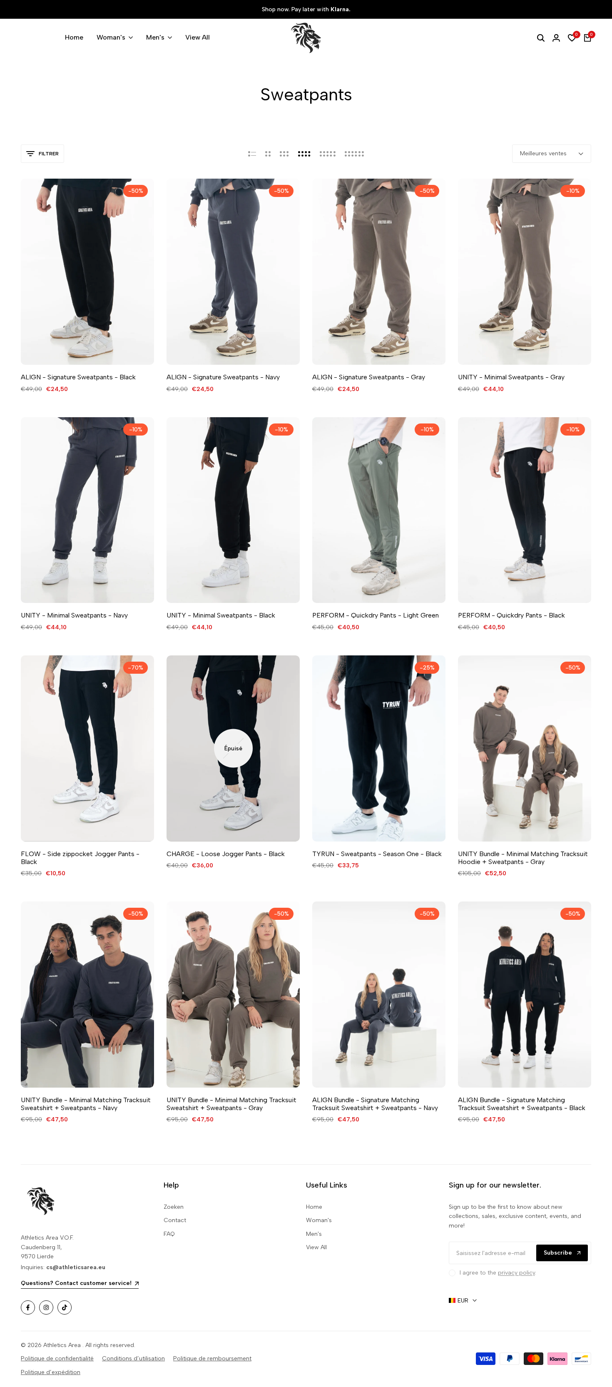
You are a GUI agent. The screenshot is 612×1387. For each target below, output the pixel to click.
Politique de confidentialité (57, 1358)
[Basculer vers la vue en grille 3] (284, 154)
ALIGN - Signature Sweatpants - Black (78, 377)
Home (314, 1206)
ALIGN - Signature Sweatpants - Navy (223, 377)
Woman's (319, 1220)
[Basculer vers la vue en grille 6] (354, 154)
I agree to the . (498, 1272)
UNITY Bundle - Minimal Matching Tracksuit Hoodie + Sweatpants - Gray (523, 858)
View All (316, 1247)
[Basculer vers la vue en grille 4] (304, 154)
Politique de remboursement (212, 1358)
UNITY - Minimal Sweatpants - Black (221, 615)
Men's (314, 1234)
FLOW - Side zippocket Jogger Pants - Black (80, 858)
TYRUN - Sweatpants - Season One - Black (377, 854)
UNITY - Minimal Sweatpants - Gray (511, 377)
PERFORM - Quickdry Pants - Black (511, 615)
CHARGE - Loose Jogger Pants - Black (226, 854)
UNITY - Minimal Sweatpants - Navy (74, 615)
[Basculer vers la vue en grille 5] (328, 154)
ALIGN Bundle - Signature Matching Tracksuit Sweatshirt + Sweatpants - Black (521, 1104)
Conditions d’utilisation (133, 1358)
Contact (175, 1220)
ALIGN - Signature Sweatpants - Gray (368, 377)
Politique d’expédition (50, 1372)
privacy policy (516, 1272)
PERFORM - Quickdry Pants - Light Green (375, 615)
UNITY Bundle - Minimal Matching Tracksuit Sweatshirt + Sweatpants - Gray (231, 1104)
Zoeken (174, 1206)
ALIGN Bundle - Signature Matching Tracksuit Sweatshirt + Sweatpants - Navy (375, 1104)
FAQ (169, 1234)
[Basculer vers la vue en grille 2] (268, 154)
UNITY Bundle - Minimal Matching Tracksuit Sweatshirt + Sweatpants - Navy (86, 1104)
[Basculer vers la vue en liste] (252, 154)
